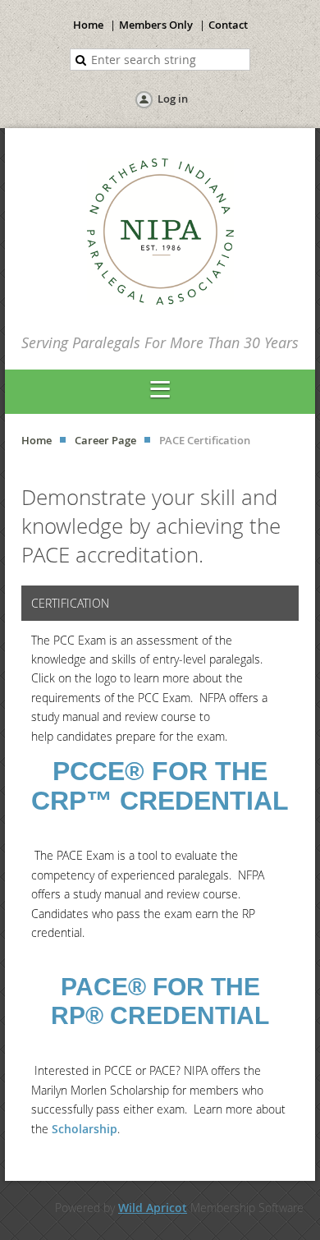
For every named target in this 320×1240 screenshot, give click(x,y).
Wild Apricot (152, 1207)
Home (88, 24)
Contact (228, 24)
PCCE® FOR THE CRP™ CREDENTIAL (160, 785)
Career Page (105, 440)
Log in (173, 98)
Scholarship (84, 1129)
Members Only (156, 24)
